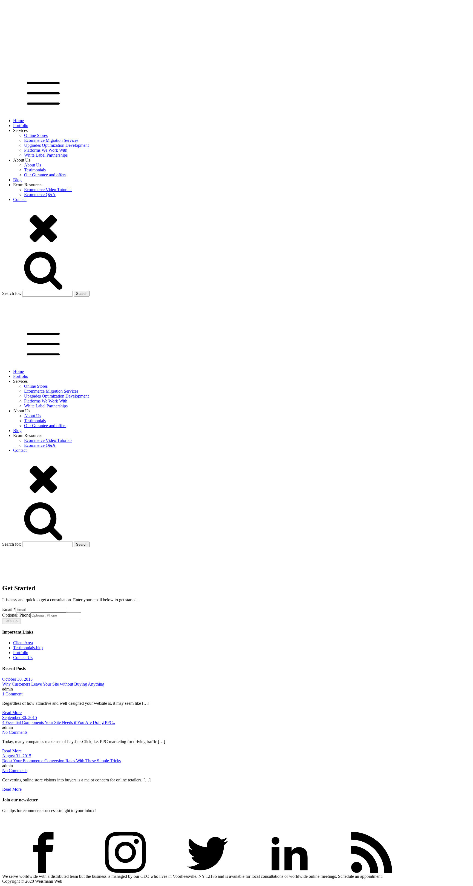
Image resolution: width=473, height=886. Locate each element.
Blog (17, 179)
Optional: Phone (16, 615)
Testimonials (35, 170)
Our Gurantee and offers (45, 174)
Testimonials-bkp (28, 647)
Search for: (11, 293)
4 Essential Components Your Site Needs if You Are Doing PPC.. (58, 722)
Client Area (23, 642)
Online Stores (36, 135)
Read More (12, 712)
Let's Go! (11, 621)
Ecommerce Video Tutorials (48, 189)
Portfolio (20, 125)
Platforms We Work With (45, 150)
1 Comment (12, 694)
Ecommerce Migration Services (51, 140)
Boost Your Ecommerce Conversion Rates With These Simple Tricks (61, 760)
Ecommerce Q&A (40, 194)
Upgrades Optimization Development (56, 145)
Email (9, 609)
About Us (32, 165)
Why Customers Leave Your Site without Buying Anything (53, 684)
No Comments (14, 732)
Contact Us (23, 657)
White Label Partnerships (46, 155)
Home (18, 120)
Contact (20, 199)
